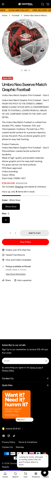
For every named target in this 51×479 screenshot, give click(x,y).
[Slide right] (29, 70)
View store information (16, 274)
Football (15, 15)
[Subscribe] (46, 361)
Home (4, 15)
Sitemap (20, 447)
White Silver (11, 206)
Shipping (19, 186)
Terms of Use (35, 367)
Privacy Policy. (8, 370)
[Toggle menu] (3, 4)
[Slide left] (22, 70)
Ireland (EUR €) (13, 428)
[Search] (42, 4)
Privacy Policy (8, 442)
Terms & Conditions (27, 442)
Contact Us (7, 447)
